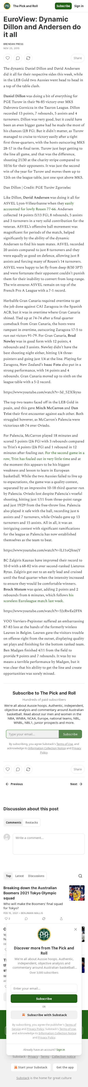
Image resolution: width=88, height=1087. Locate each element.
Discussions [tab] (36, 876)
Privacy (33, 1057)
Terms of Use (67, 1029)
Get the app (65, 1067)
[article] (44, 903)
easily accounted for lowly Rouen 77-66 (38, 206)
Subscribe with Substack (47, 1015)
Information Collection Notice (57, 1033)
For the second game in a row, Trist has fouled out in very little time (43, 455)
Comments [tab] (13, 822)
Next (73, 784)
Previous (17, 784)
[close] (75, 929)
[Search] (80, 876)
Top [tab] (8, 876)
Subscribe (63, 6)
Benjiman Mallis (32, 913)
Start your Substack (32, 1067)
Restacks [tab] (31, 822)
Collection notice (64, 1057)
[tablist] (21, 822)
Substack (22, 1078)
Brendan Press (13, 44)
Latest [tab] (19, 876)
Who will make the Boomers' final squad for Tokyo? (33, 906)
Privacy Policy (35, 1029)
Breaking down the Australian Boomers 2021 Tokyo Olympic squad (30, 893)
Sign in (79, 6)
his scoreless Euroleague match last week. (38, 598)
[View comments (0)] (18, 58)
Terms (45, 1057)
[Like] (7, 58)
